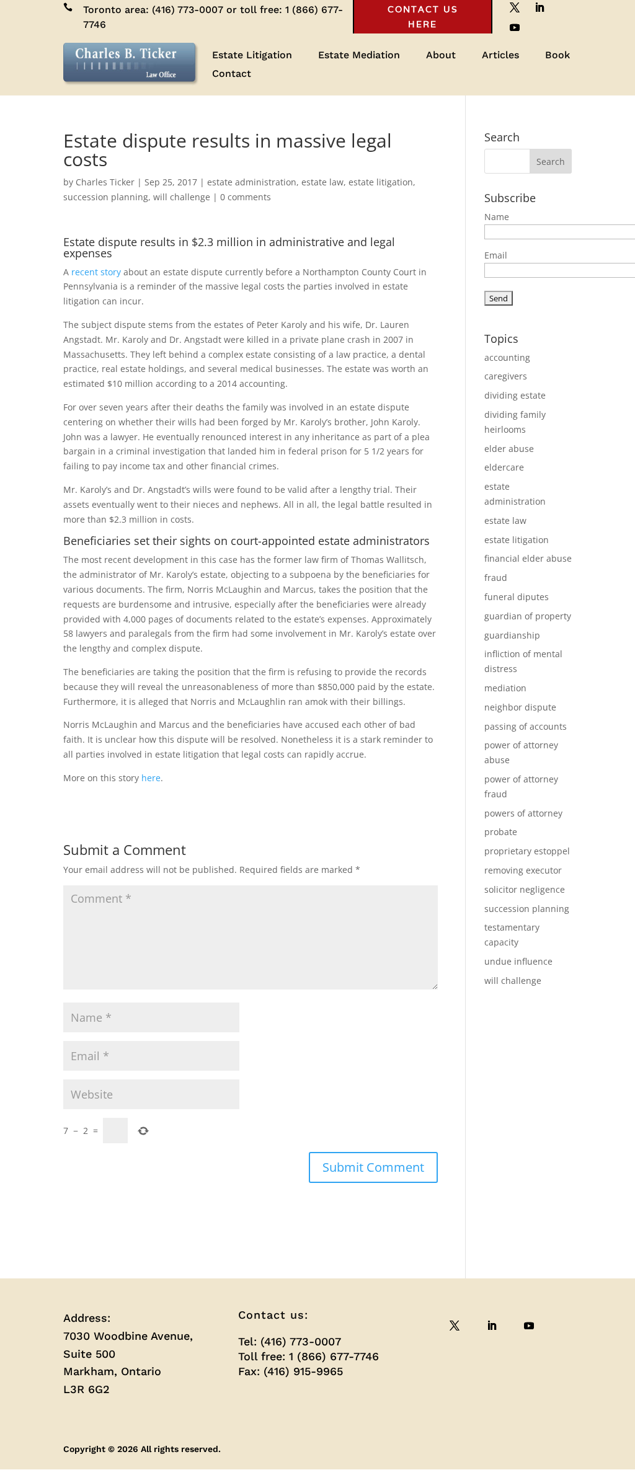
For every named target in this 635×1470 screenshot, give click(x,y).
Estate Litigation (252, 56)
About (441, 56)
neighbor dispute (520, 707)
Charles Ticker (105, 182)
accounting (507, 357)
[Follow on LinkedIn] (492, 1325)
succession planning (105, 197)
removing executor (523, 870)
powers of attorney (523, 813)
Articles (500, 56)
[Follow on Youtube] (515, 27)
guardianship (512, 635)
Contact (231, 74)
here (151, 778)
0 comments (245, 197)
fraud (495, 577)
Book (557, 56)
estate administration (251, 182)
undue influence (518, 961)
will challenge (181, 197)
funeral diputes (516, 597)
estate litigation (381, 182)
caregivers (505, 376)
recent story (96, 272)
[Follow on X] (454, 1325)
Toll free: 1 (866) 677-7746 (308, 1356)
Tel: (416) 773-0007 (289, 1341)
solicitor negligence (524, 889)
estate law (322, 182)
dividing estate (515, 395)
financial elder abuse (528, 558)
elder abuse (509, 448)
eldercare (504, 467)
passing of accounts (525, 726)
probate (500, 832)
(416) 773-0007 (187, 9)
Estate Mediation (359, 56)
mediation (505, 688)
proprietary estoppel (527, 851)
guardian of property (527, 616)
